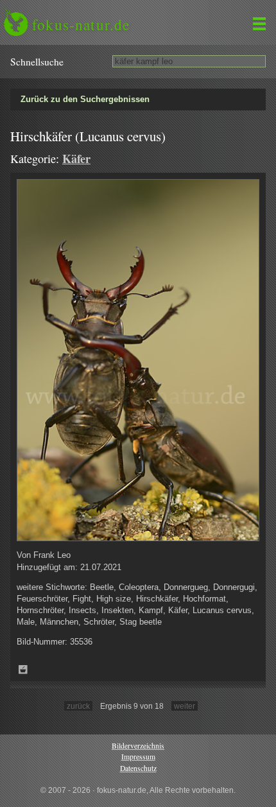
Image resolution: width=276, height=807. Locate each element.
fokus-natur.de (81, 24)
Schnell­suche (37, 61)
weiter (184, 706)
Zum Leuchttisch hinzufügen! (23, 669)
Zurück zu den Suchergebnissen (85, 99)
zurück (78, 706)
